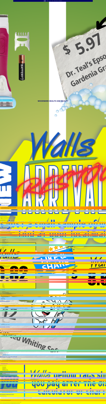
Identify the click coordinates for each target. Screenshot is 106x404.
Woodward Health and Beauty (7, 205)
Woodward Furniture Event (7, 394)
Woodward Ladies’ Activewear (7, 375)
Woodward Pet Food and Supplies (8, 356)
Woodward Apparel (5, 326)
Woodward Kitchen (5, 227)
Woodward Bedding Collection (8, 258)
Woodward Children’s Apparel (8, 277)
